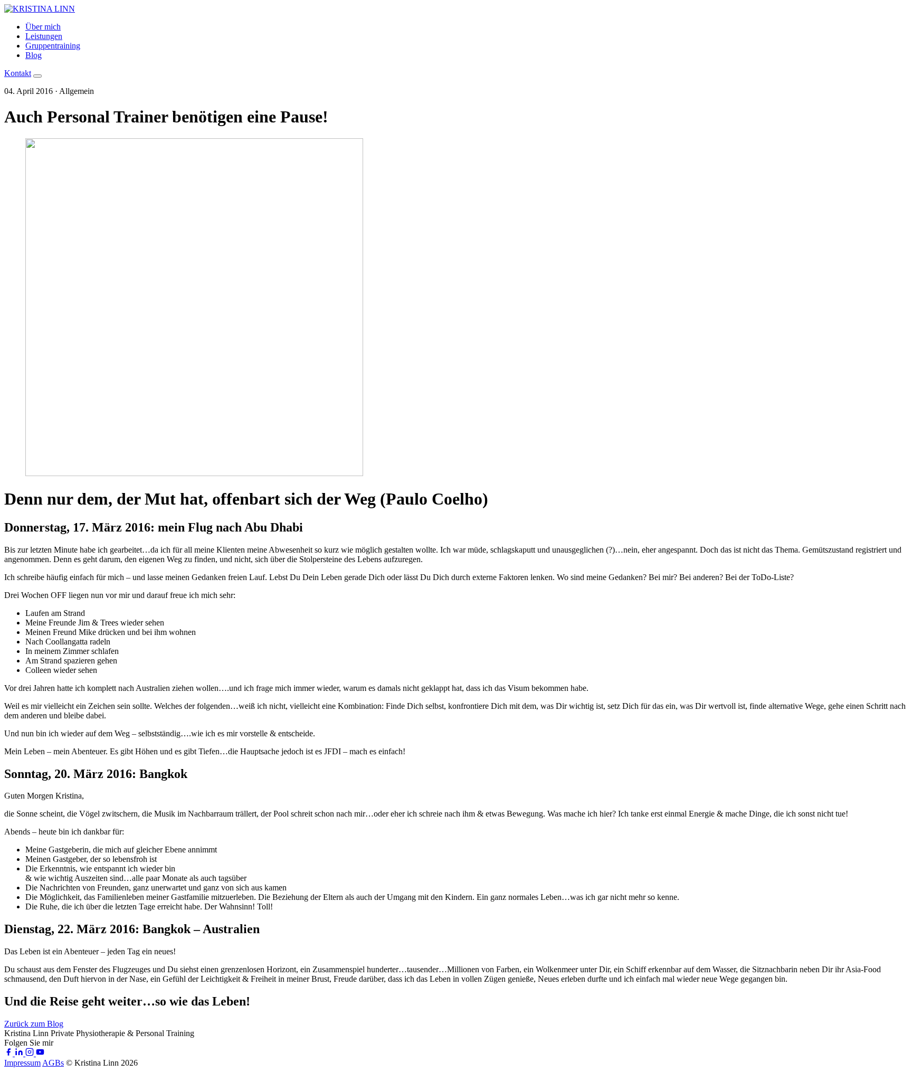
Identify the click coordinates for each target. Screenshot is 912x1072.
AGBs (53, 1062)
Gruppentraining (52, 45)
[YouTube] (40, 1053)
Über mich (43, 26)
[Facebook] (9, 1053)
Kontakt (17, 73)
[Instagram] (30, 1053)
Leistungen (43, 36)
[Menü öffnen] (37, 76)
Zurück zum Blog (33, 1023)
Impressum (22, 1062)
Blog (33, 55)
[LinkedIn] (20, 1053)
